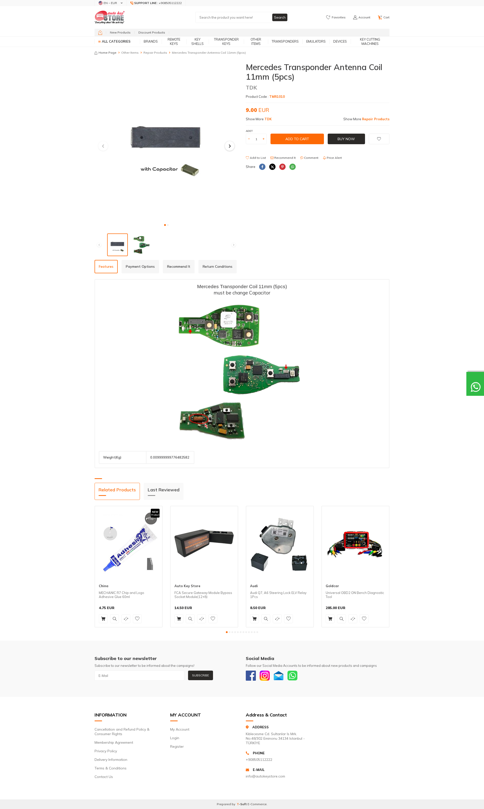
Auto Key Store (187, 586)
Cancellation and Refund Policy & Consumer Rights (122, 731)
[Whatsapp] (292, 676)
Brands (151, 41)
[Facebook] (251, 676)
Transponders (285, 41)
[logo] (110, 17)
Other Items (256, 41)
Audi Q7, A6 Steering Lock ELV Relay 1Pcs (278, 595)
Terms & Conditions (111, 768)
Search (280, 17)
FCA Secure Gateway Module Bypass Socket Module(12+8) (203, 595)
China (103, 586)
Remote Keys (174, 41)
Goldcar (332, 586)
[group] (166, 141)
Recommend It (285, 158)
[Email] (279, 676)
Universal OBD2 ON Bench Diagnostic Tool (355, 595)
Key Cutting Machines (370, 41)
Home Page (107, 52)
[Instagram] (265, 676)
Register (177, 746)
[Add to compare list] (126, 618)
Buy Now (346, 139)
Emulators (316, 41)
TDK (251, 87)
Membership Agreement (114, 742)
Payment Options (140, 266)
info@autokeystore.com (265, 776)
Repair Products (155, 52)
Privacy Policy (106, 751)
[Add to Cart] (103, 618)
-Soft (242, 804)
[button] (165, 225)
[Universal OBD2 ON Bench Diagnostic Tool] (355, 543)
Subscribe (200, 675)
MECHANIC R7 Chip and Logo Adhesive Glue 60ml (121, 595)
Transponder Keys (226, 41)
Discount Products (151, 32)
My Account (179, 729)
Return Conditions (217, 266)
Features (106, 266)
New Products (120, 32)
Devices (340, 41)
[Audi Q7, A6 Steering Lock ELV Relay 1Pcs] (279, 543)
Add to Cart (297, 139)
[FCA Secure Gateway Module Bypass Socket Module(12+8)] (204, 543)
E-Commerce (257, 804)
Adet (249, 131)
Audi (254, 586)
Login (174, 738)
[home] (100, 32)
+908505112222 (259, 759)
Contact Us (104, 776)
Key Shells (197, 41)
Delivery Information (111, 759)
